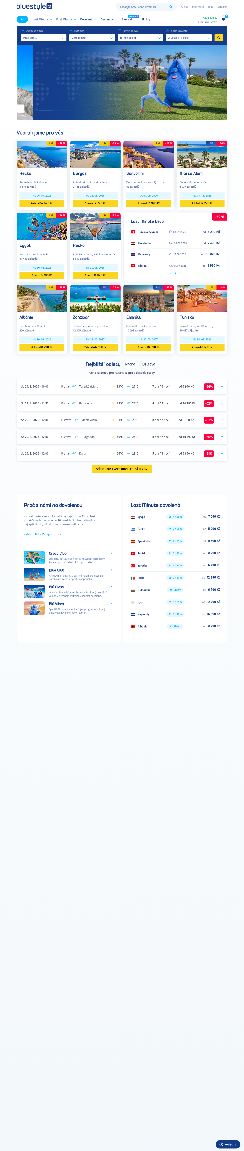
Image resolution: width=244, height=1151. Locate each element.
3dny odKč (95, 203)
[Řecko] (42, 154)
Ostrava (148, 364)
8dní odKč (42, 203)
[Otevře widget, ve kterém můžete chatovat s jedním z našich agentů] (227, 1144)
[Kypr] (175, 602)
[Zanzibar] (95, 298)
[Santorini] (148, 154)
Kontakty (222, 6)
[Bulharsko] (175, 590)
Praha (130, 364)
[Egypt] (42, 226)
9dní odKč (202, 203)
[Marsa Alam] (202, 154)
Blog (210, 6)
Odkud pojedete (34, 30)
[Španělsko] (175, 541)
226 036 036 (209, 18)
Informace (198, 6)
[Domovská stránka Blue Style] (34, 6)
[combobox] (146, 7)
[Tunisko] (202, 298)
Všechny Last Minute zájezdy (122, 469)
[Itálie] (175, 578)
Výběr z (39, 534)
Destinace (79, 30)
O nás (184, 6)
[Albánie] (42, 298)
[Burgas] (95, 154)
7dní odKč (95, 347)
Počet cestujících (179, 30)
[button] (42, 19)
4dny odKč (149, 203)
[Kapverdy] (175, 614)
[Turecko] (175, 565)
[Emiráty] (148, 298)
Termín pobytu (130, 30)
